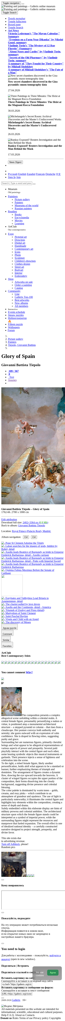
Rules (15, 1018)
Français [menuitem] (40, 174)
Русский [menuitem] (13, 174)
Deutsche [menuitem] (50, 174)
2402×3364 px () (35, 522)
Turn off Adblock (10, 844)
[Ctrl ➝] (32, 601)
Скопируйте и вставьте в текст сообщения (25, 990)
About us (20, 1015)
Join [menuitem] (18, 177)
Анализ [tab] (12, 380)
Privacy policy (41, 1018)
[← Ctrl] (32, 573)
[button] (16, 18)
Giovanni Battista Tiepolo (31, 525)
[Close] (34, 183)
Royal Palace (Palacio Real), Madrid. (31, 531)
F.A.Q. (11, 1015)
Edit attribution (9, 519)
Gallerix (16, 1000)
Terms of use (26, 1018)
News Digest (15, 162)
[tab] (13, 371)
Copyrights (55, 1018)
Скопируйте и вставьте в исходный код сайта (27, 981)
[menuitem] (58, 174)
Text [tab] (11, 377)
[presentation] (36, 383)
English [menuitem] (22, 174)
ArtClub (17, 228)
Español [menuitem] (31, 174)
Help (4, 1015)
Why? (29, 672)
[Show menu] (23, 3)
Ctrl (26, 537)
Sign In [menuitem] (12, 177)
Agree (53, 972)
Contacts (29, 1015)
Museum (14, 191)
